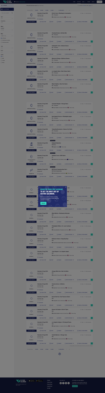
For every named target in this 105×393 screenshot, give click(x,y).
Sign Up (43, 203)
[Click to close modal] (65, 187)
